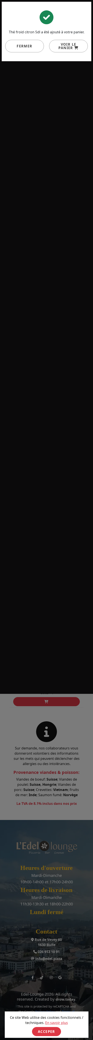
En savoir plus (56, 1022)
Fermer (24, 46)
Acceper (46, 1031)
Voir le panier (67, 46)
